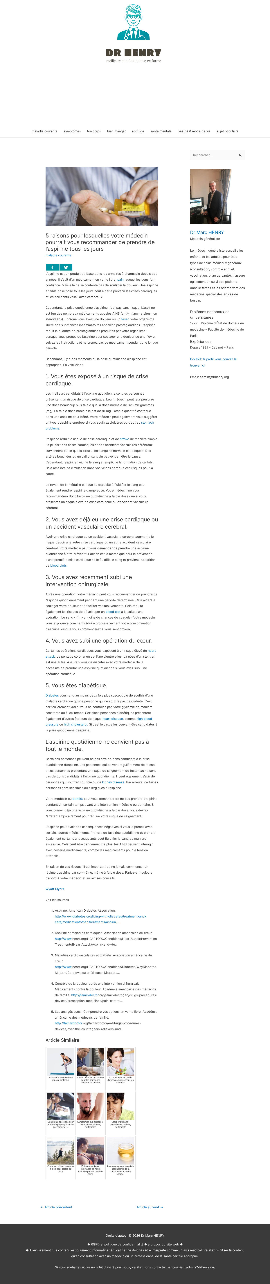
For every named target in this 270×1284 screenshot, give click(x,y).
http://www (63, 939)
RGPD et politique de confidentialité (117, 1244)
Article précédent (56, 1207)
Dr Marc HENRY (207, 232)
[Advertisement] (135, 97)
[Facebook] (52, 267)
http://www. (63, 967)
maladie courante (58, 255)
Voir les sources (57, 900)
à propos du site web (163, 1244)
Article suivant (150, 1207)
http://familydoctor (84, 995)
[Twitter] (66, 267)
